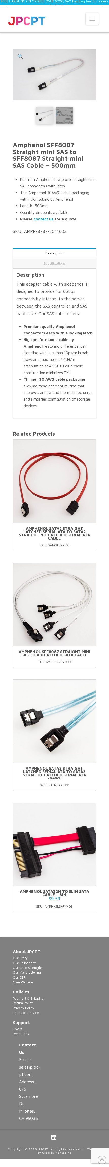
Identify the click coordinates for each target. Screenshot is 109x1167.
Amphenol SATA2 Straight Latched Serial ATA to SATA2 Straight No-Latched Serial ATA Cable (54, 533)
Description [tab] (54, 253)
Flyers (17, 1029)
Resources (21, 1034)
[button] (92, 19)
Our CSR (19, 977)
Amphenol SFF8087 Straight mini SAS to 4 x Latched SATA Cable (54, 653)
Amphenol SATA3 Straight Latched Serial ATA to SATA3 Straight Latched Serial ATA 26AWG (54, 773)
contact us (43, 219)
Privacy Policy (23, 1008)
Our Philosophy (24, 963)
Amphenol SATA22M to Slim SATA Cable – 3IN (54, 893)
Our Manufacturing (27, 972)
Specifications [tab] (54, 263)
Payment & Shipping (28, 998)
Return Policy (23, 1003)
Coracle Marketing (57, 1152)
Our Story (20, 958)
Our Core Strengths (27, 968)
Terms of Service (26, 1013)
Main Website (23, 982)
